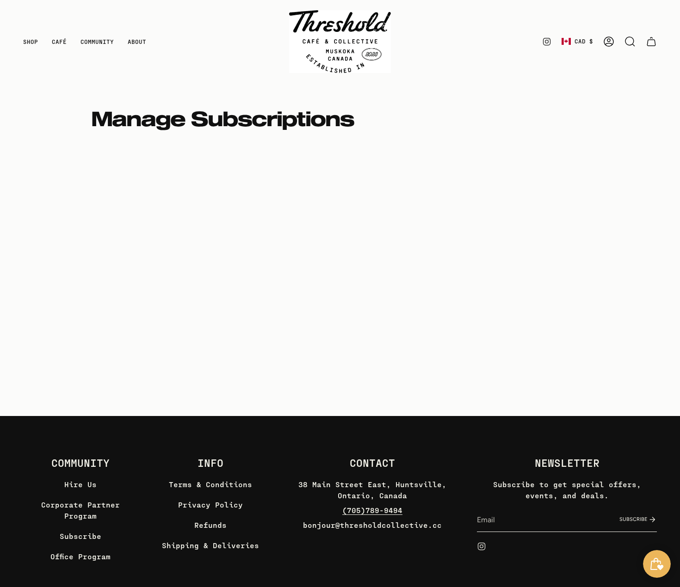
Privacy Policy (210, 504)
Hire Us (80, 484)
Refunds (210, 524)
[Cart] (651, 41)
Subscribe (80, 536)
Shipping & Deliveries (210, 545)
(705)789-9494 (372, 510)
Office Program (80, 556)
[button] (30, 41)
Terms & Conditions (210, 484)
